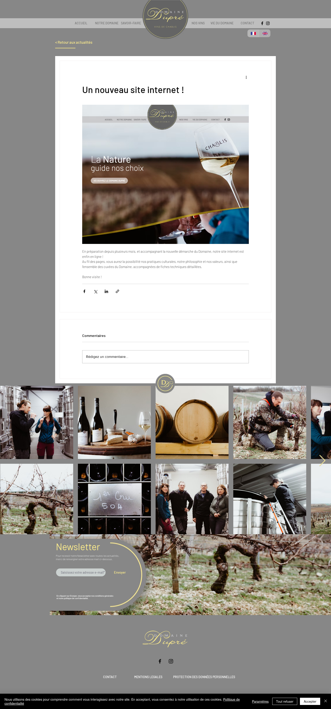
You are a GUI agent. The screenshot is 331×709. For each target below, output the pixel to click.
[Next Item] (322, 461)
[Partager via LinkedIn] (106, 291)
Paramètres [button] (260, 701)
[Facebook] (262, 23)
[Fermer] (325, 701)
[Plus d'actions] (246, 77)
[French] (253, 33)
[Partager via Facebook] (84, 291)
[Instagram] (267, 23)
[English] (265, 33)
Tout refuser (284, 701)
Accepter (310, 701)
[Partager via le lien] (117, 291)
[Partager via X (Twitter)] (95, 291)
